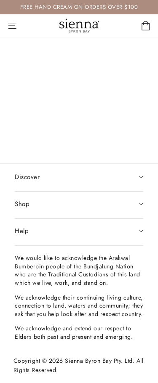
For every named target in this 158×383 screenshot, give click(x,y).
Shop (22, 204)
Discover (27, 177)
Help (22, 231)
